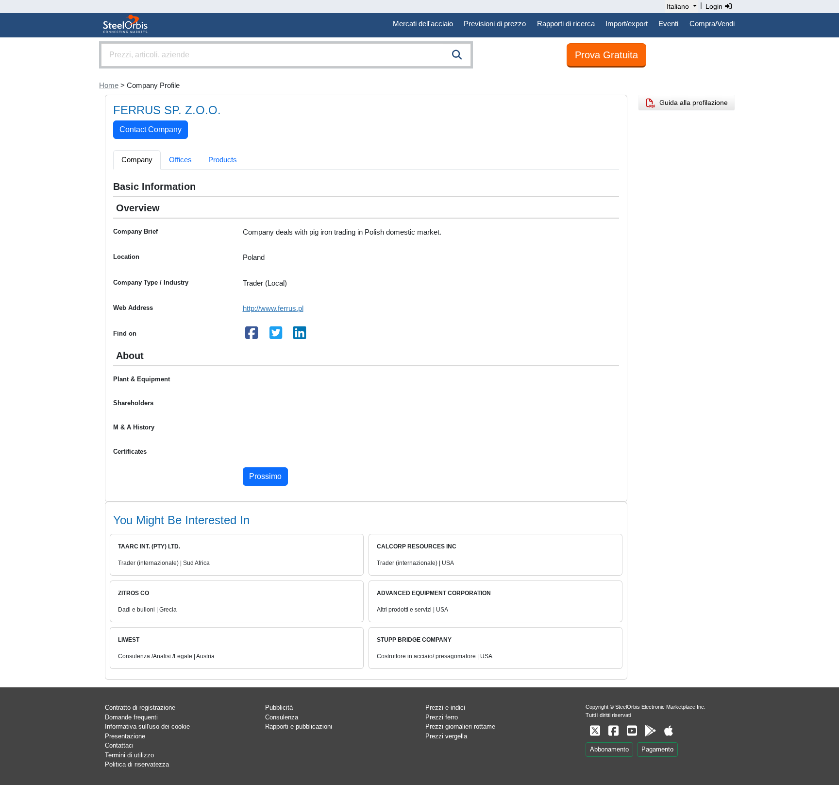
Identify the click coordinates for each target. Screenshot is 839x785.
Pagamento (657, 749)
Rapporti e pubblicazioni (298, 726)
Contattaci (119, 745)
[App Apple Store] (668, 730)
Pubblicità (279, 707)
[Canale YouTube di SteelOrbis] (631, 730)
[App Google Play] (650, 730)
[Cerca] (457, 55)
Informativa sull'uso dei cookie (147, 726)
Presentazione (125, 736)
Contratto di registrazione (140, 707)
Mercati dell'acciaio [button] (423, 23)
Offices (180, 159)
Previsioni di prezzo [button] (495, 23)
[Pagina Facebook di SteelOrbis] (613, 730)
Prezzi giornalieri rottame (460, 726)
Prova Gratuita (606, 55)
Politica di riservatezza (137, 764)
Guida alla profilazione (691, 102)
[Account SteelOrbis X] (594, 730)
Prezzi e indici (445, 707)
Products (222, 159)
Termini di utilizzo (129, 755)
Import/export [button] (626, 23)
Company (136, 159)
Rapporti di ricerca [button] (566, 23)
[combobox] (286, 55)
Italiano (678, 6)
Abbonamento (609, 749)
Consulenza (281, 717)
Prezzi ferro (441, 717)
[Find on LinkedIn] (300, 335)
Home (108, 85)
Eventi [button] (668, 23)
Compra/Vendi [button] (712, 23)
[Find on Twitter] (276, 335)
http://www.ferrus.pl (273, 308)
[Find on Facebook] (252, 335)
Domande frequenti (131, 717)
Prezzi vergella (446, 736)
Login (714, 6)
